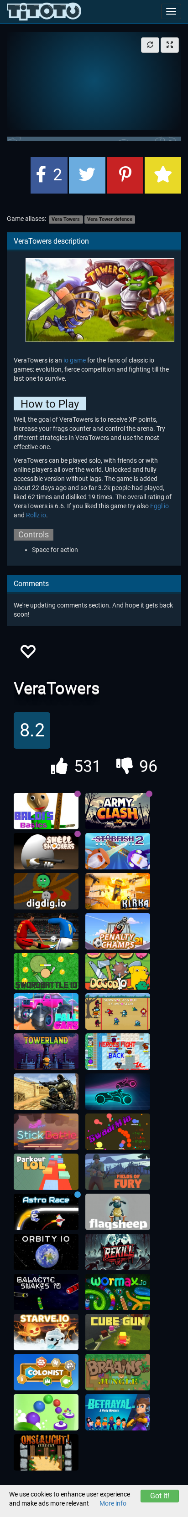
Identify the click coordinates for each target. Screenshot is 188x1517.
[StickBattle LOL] (46, 1131)
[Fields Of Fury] (117, 1172)
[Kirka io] (117, 891)
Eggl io (159, 506)
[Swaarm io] (117, 1131)
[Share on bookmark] (163, 175)
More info (112, 1503)
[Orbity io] (46, 1252)
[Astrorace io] (46, 1212)
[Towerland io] (46, 1051)
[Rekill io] (117, 1252)
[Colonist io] (46, 1372)
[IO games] (44, 11)
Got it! (159, 1495)
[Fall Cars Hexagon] (46, 1011)
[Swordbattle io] (46, 971)
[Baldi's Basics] (46, 811)
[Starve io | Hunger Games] (46, 1332)
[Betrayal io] (117, 1412)
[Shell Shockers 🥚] (46, 851)
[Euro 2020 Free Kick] (46, 931)
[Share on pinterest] (125, 175)
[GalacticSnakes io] (46, 1292)
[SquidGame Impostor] (117, 1011)
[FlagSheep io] (117, 1212)
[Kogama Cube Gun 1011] (117, 1332)
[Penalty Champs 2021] (117, 931)
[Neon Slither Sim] (117, 1091)
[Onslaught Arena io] (46, 1452)
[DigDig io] (46, 891)
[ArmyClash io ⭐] (117, 811)
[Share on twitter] (87, 175)
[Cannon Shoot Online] (46, 1412)
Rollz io (36, 515)
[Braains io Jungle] (117, 1372)
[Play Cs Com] (46, 1091)
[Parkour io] (46, 1172)
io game (74, 360)
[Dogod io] (117, 971)
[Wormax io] (117, 1292)
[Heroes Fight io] (117, 1051)
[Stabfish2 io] (117, 851)
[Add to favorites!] (27, 654)
